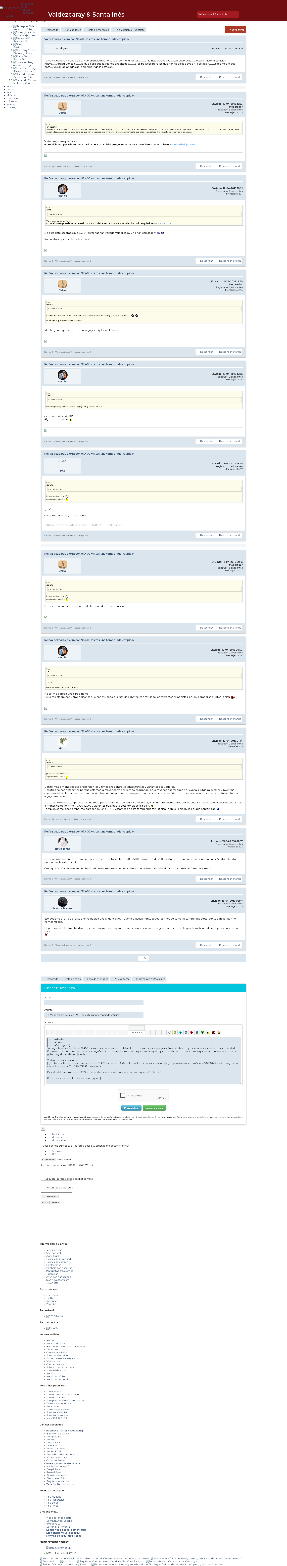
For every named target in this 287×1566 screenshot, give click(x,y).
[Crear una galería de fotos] (147, 1032)
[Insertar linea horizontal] (98, 1032)
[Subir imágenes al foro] (137, 1028)
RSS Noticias (53, 1496)
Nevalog (51, 1373)
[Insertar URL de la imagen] (120, 1032)
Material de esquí (56, 1370)
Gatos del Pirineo (56, 1460)
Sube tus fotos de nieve (60, 1367)
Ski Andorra (52, 1406)
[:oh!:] (196, 1032)
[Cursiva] (54, 1032)
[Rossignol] (47, 1561)
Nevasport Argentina (58, 1379)
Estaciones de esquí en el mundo (65, 1346)
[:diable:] (213, 1032)
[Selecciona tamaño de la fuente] (87, 1032)
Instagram (52, 1301)
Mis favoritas (58, 1140)
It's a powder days (56, 1457)
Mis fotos (56, 1137)
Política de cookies (57, 1262)
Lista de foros (73, 29)
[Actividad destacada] (182, 14)
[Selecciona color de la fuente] (81, 1032)
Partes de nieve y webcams (62, 1358)
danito (62, 195)
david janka (62, 848)
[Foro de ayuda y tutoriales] (192, 14)
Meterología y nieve (57, 1409)
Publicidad (52, 1273)
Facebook (52, 1295)
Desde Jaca (53, 1442)
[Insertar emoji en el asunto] (141, 1015)
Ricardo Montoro (56, 1475)
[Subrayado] (59, 1032)
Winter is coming (56, 1448)
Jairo (62, 112)
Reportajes (52, 1349)
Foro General (53, 1391)
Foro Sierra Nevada (57, 1415)
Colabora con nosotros (59, 1268)
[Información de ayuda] (238, 1028)
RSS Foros (52, 1505)
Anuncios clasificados (58, 1276)
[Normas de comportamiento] (189, 14)
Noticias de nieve (56, 1343)
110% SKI (51, 1445)
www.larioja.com (184, 144)
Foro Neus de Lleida (58, 1412)
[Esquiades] (109, 1561)
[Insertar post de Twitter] (164, 1032)
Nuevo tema (237, 29)
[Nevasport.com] (10, 7)
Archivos (56, 1151)
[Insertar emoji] (238, 1039)
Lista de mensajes (98, 29)
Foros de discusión (57, 1355)
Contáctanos (53, 1265)
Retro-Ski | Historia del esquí (62, 1454)
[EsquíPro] (52, 1328)
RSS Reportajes (55, 1499)
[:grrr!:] (191, 1032)
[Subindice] (70, 1032)
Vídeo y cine (53, 1361)
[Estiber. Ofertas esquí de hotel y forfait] (63, 1564)
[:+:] (218, 1032)
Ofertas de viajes (56, 1364)
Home (50, 1340)
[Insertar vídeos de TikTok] (169, 1032)
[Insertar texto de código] (109, 1032)
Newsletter (52, 1282)
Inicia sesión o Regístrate (130, 29)
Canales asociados (56, 1352)
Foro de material (55, 1397)
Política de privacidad (58, 1259)
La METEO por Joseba (59, 1520)
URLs (54, 1154)
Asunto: (48, 1009)
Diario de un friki (55, 1478)
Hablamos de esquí (57, 1466)
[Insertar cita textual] (103, 1032)
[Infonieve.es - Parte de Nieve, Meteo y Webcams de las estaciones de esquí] (196, 1558)
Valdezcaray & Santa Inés (86, 14)
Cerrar (45, 1202)
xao (62, 471)
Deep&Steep (53, 1469)
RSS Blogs (52, 1502)
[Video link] (125, 1032)
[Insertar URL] (92, 1032)
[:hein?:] (207, 1032)
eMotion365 (53, 1523)
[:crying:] (202, 1032)
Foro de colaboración (58, 1394)
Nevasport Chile (55, 1376)
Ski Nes (50, 1439)
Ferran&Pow (53, 1472)
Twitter (50, 1298)
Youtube (51, 1304)
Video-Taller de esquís (58, 1517)
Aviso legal (52, 1256)
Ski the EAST (53, 1451)
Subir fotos (57, 1134)
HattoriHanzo (62, 908)
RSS (145, 958)
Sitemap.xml (53, 1253)
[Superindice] (76, 1032)
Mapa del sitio (54, 1250)
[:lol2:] (180, 1032)
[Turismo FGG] (171, 1561)
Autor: (47, 997)
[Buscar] (194, 14)
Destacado (52, 29)
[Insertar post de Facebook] (153, 1032)
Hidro (62, 748)
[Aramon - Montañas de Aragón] (66, 1561)
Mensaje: (49, 1022)
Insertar (55, 1202)
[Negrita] (48, 1032)
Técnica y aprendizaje (58, 1403)
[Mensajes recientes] (185, 14)
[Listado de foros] (187, 14)
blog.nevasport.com (57, 1279)
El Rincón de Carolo (57, 1433)
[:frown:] (186, 1032)
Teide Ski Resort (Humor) (60, 1484)
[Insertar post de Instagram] (158, 1032)
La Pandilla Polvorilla (58, 1526)
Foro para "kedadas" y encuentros (65, 1400)
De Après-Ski (53, 1436)
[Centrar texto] (114, 1032)
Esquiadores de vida (57, 1481)
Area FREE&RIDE (56, 1418)
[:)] (175, 1032)
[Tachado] (65, 1032)
